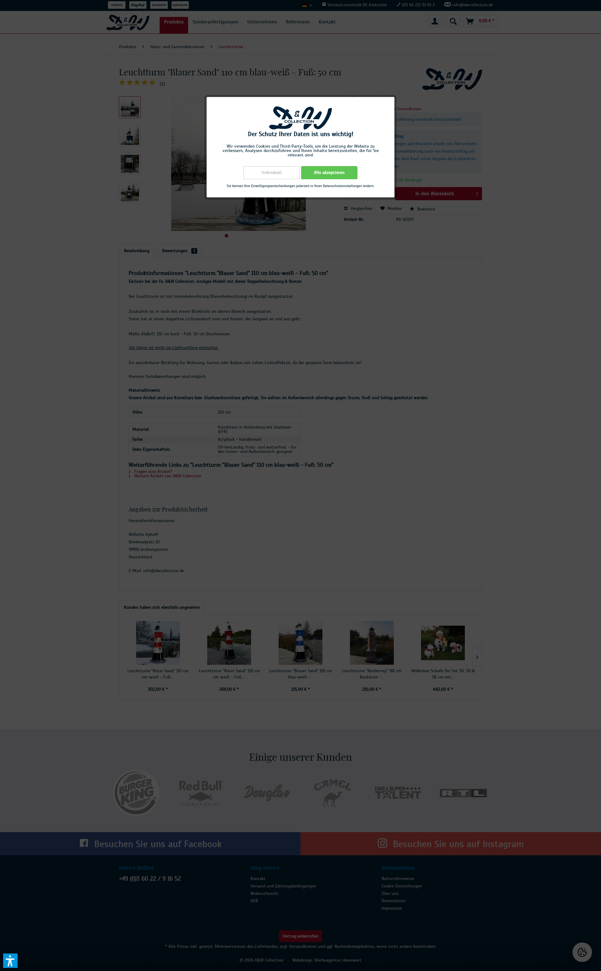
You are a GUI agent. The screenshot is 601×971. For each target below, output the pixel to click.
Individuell (272, 172)
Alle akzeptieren (329, 172)
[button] (10, 960)
